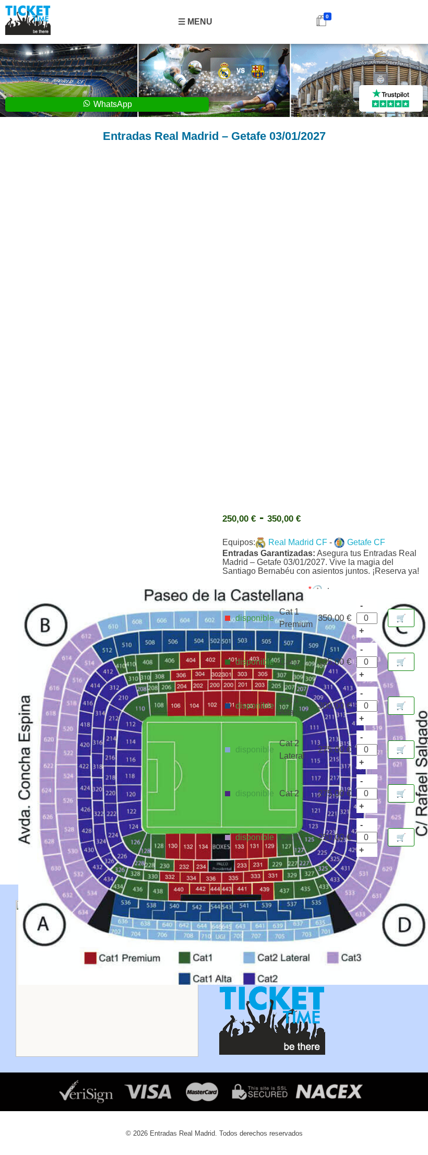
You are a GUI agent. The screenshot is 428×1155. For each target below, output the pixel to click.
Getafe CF (366, 542)
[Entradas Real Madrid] (28, 20)
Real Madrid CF (297, 542)
